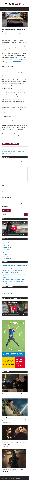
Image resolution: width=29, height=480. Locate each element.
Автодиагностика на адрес (8, 293)
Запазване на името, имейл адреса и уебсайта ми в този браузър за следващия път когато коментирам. (14, 204)
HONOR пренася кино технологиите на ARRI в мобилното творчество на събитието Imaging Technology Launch (13, 281)
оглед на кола (15, 143)
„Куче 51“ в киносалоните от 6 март (13, 394)
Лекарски (5, 249)
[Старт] (3, 234)
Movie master (14, 33)
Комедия (5, 245)
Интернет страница (6, 197)
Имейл (4, 191)
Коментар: (4, 166)
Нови (4, 251)
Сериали (5, 254)
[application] (15, 228)
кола (10, 143)
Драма (4, 243)
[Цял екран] (25, 234)
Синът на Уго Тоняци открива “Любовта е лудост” (14, 274)
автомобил (4, 143)
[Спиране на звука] (23, 234)
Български (21, 33)
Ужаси (4, 256)
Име (3, 185)
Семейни (5, 252)
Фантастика (6, 258)
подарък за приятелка (7, 290)
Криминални (6, 247)
